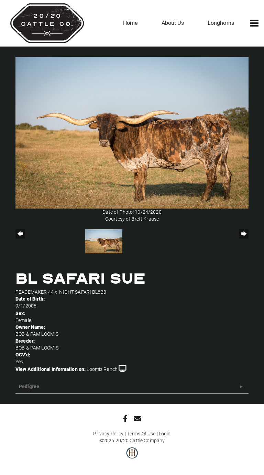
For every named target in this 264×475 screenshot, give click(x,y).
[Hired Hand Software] (132, 457)
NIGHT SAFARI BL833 (82, 292)
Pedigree (29, 386)
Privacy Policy (108, 433)
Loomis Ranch (102, 369)
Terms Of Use (141, 433)
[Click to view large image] (132, 132)
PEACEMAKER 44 (34, 292)
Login (165, 433)
